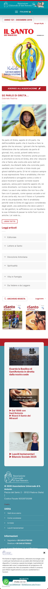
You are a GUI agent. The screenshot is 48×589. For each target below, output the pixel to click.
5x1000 (10, 523)
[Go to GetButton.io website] (6, 586)
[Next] (45, 317)
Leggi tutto (39, 299)
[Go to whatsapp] (6, 582)
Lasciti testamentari (15, 528)
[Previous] (3, 317)
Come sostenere (14, 518)
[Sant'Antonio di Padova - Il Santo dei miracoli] (24, 4)
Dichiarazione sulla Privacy (31, 584)
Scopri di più (39, 23)
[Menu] (16, 12)
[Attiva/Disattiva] (5, 237)
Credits (7, 504)
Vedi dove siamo (14, 513)
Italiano (24, 12)
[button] (44, 553)
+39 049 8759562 (23, 543)
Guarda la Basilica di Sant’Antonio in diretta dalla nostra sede (21, 371)
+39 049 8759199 (24, 540)
